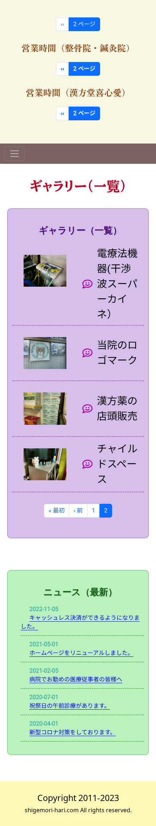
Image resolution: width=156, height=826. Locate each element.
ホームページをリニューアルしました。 (81, 652)
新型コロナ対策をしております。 (72, 732)
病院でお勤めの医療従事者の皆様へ (75, 679)
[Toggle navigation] (14, 153)
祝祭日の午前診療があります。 (69, 705)
